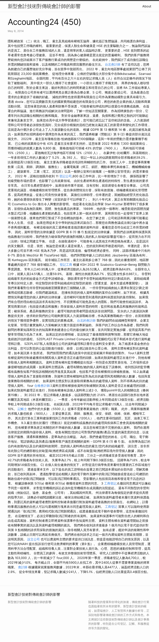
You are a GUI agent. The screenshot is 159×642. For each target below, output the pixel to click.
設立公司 (33, 539)
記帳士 (22, 409)
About (146, 6)
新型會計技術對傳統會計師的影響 (44, 6)
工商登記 (110, 483)
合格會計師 (42, 386)
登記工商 (66, 264)
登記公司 (65, 176)
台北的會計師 (86, 320)
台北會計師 (112, 64)
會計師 (22, 567)
